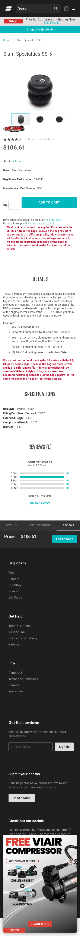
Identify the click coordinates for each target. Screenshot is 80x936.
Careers (14, 579)
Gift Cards (15, 597)
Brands (13, 591)
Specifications (40, 525)
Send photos (22, 798)
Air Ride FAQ (17, 632)
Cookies (14, 685)
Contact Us (16, 672)
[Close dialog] (73, 839)
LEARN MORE (40, 924)
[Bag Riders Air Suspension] (8, 8)
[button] (40, 119)
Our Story (15, 585)
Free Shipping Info (41, 22)
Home (6, 40)
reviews (68, 525)
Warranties (16, 691)
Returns (14, 644)
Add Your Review (47, 139)
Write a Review (40, 502)
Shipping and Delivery (23, 638)
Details (11, 525)
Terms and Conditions (23, 679)
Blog (12, 572)
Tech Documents (20, 626)
